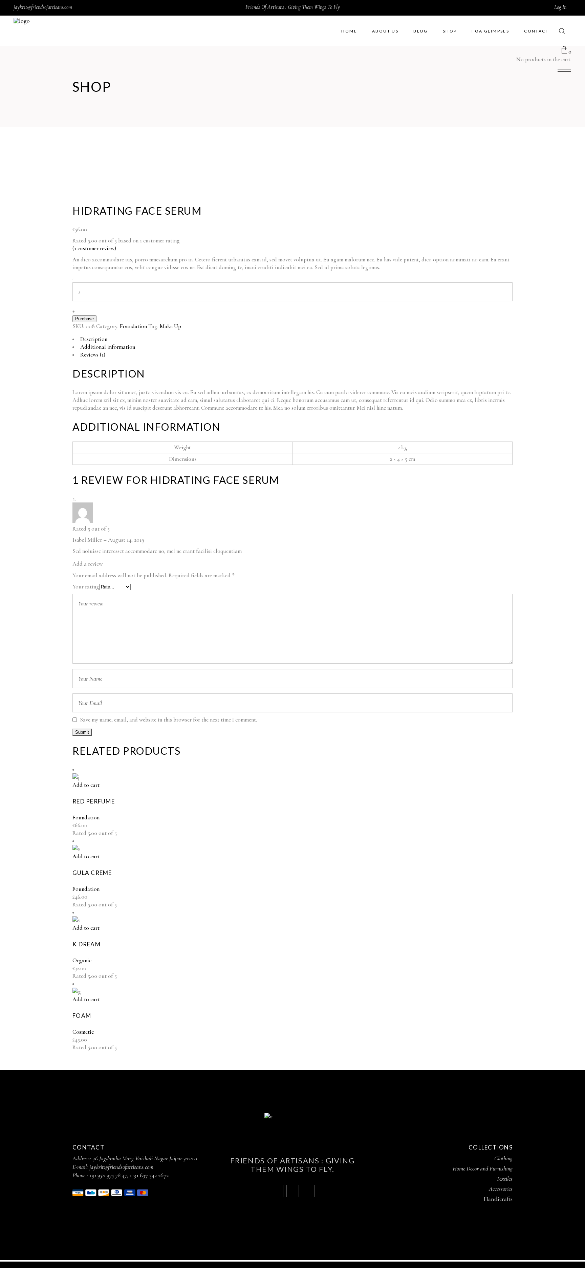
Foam (81, 1015)
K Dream (86, 944)
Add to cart (86, 785)
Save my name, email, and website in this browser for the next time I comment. (168, 719)
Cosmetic (83, 1031)
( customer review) (94, 248)
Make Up (170, 326)
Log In (560, 7)
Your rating (85, 586)
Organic (81, 960)
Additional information (107, 346)
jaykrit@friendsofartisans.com (43, 7)
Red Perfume (93, 801)
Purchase (84, 318)
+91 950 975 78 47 (108, 1175)
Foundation (133, 326)
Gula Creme (92, 872)
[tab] (292, 339)
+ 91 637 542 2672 (149, 1175)
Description (93, 339)
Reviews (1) (92, 354)
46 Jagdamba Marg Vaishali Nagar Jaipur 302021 (144, 1158)
